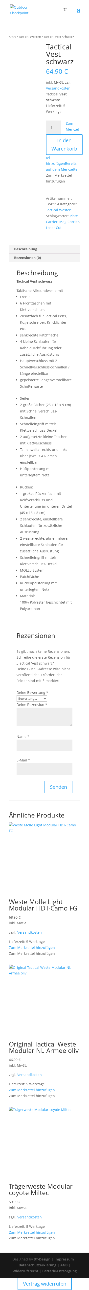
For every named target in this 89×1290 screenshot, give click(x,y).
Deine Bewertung (32, 692)
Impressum (64, 1259)
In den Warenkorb (64, 144)
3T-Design (42, 1259)
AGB (63, 1265)
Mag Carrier (69, 221)
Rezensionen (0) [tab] (27, 257)
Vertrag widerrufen (44, 1283)
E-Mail (23, 760)
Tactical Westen (30, 36)
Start (12, 36)
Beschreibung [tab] (25, 249)
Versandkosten (58, 88)
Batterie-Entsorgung (59, 1271)
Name (23, 736)
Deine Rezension (32, 704)
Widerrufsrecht (25, 1271)
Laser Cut (54, 227)
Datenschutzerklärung (37, 1265)
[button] (32, 947)
